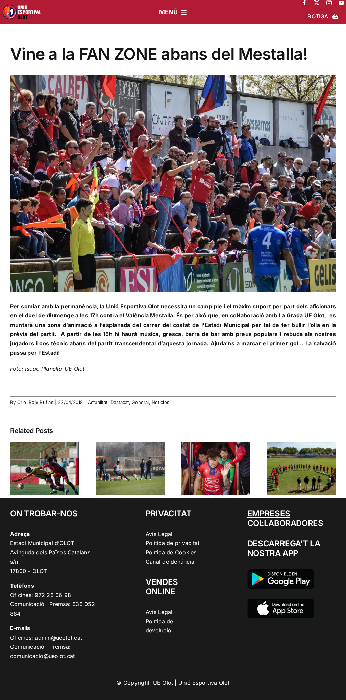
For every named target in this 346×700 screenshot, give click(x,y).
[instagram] (329, 2)
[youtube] (341, 2)
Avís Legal (159, 533)
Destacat (119, 402)
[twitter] (316, 2)
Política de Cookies (171, 552)
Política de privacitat (172, 543)
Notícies (160, 402)
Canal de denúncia (170, 561)
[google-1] (280, 572)
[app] (280, 601)
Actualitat (97, 402)
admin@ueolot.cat (58, 637)
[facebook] (304, 2)
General (140, 402)
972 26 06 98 (53, 595)
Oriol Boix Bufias (35, 402)
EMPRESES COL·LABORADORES (285, 518)
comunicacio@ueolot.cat (42, 656)
